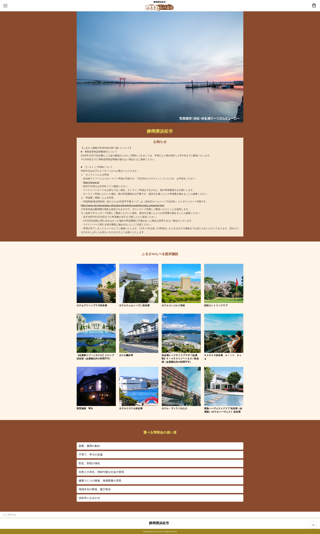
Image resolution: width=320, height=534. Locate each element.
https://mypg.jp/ (91, 182)
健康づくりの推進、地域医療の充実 (100, 480)
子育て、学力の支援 (91, 454)
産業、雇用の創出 (89, 445)
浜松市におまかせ (89, 497)
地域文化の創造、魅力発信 (95, 489)
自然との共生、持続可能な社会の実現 (101, 471)
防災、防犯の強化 (89, 463)
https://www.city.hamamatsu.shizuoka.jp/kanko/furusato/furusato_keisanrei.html (122, 205)
